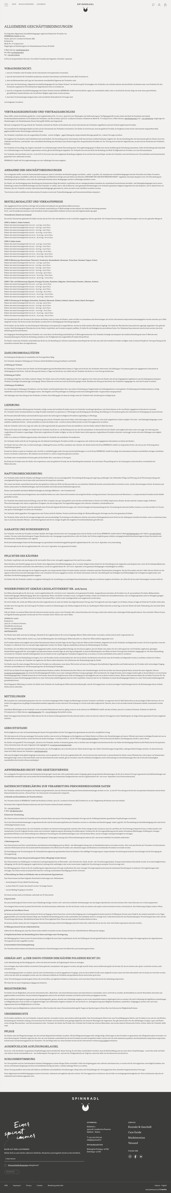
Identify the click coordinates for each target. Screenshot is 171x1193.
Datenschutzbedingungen (18, 1165)
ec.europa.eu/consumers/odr (14, 673)
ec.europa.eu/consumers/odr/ (61, 745)
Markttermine (136, 1137)
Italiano (157, 1185)
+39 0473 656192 (14, 55)
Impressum (17, 1185)
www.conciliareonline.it (90, 738)
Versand (133, 1143)
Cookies (39, 1185)
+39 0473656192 (147, 118)
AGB (6, 1185)
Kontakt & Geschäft (140, 1127)
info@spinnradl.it (22, 50)
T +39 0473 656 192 (94, 1137)
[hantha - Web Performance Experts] (162, 1189)
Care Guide (104, 1040)
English (164, 1185)
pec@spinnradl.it (17, 52)
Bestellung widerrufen (55, 1185)
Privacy (34, 983)
